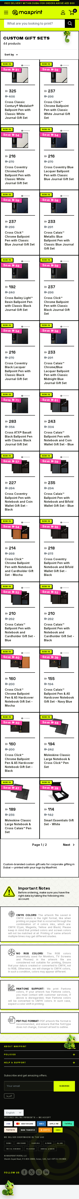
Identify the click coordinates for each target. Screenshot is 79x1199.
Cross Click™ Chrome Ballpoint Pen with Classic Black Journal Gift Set (57, 305)
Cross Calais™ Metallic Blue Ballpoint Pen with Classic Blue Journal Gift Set (59, 240)
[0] (71, 12)
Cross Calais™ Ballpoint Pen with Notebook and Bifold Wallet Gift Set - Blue (59, 499)
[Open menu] (6, 12)
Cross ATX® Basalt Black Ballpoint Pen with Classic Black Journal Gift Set (18, 438)
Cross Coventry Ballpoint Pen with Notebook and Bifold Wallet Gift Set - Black (58, 567)
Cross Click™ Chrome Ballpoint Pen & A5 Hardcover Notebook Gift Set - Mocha (19, 697)
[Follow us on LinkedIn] (46, 1172)
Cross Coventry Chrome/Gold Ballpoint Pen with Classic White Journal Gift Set (18, 175)
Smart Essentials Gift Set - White (59, 822)
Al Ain (60, 1143)
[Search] (70, 23)
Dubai (8, 1143)
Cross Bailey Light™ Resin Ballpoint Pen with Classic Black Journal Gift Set (19, 303)
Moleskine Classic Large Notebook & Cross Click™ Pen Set (57, 761)
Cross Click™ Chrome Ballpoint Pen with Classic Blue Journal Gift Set (20, 238)
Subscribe (64, 1086)
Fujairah (30, 1149)
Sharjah (35, 1143)
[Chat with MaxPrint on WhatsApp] (8, 1188)
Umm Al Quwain (47, 1149)
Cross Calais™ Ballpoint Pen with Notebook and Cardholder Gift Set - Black (59, 632)
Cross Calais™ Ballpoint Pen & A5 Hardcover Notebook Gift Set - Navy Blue (59, 695)
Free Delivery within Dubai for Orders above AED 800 (39, 3)
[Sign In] (63, 12)
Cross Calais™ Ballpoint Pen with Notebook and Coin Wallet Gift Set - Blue (59, 438)
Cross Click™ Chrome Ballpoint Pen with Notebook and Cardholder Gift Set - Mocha (19, 567)
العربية (9, 1096)
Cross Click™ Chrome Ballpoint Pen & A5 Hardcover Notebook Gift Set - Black (19, 762)
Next (66, 844)
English (10, 1112)
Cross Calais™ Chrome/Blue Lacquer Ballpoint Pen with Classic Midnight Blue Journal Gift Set (56, 373)
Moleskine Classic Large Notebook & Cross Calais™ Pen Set (18, 826)
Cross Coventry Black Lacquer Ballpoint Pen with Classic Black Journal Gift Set (18, 371)
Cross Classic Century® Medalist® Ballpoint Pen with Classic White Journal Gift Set (19, 109)
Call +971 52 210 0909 (56, 1159)
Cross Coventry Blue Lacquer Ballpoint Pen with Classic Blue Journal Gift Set (59, 173)
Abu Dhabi (21, 1143)
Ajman (48, 1143)
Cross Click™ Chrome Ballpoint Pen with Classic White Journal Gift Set (57, 109)
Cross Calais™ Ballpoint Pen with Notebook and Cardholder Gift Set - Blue (20, 632)
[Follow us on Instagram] (39, 1172)
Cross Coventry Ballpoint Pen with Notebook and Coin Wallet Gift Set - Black (19, 501)
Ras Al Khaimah (13, 1149)
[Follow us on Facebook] (24, 1172)
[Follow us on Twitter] (31, 1172)
